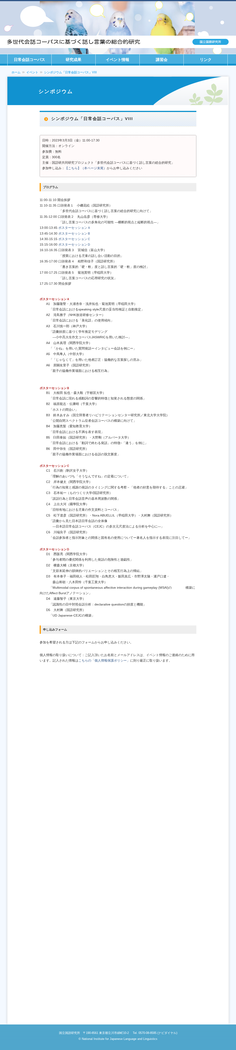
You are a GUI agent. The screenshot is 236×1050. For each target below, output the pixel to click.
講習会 (162, 59)
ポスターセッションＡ (74, 228)
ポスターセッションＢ (74, 233)
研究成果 (73, 59)
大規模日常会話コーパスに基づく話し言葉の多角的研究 (118, 42)
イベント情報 (117, 59)
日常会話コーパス (29, 59)
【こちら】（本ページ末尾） (86, 168)
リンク (206, 59)
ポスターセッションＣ (74, 239)
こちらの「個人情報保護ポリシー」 (104, 660)
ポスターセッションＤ (74, 244)
